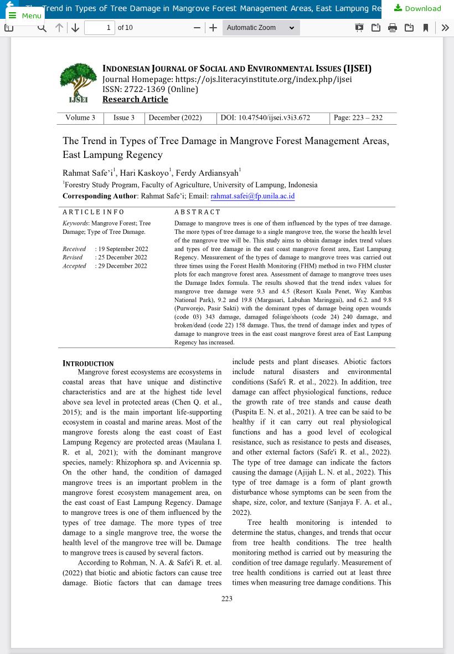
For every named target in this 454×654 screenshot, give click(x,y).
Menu (32, 16)
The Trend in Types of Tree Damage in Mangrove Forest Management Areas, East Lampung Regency (214, 9)
